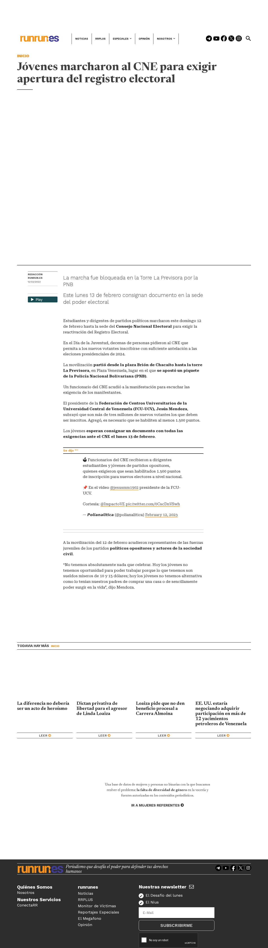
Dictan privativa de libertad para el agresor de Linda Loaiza (102, 708)
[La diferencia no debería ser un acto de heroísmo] (45, 678)
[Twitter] (231, 39)
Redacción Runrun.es (35, 276)
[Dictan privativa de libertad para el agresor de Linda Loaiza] (104, 678)
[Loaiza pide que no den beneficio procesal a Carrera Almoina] (163, 678)
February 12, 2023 (161, 515)
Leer (43, 735)
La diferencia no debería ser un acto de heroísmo (43, 706)
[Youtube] (216, 39)
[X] (51, 290)
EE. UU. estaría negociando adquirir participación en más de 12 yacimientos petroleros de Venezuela (221, 713)
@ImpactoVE (112, 504)
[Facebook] (224, 39)
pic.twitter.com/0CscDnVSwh (153, 504)
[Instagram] (239, 39)
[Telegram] (209, 39)
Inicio (23, 56)
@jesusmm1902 (124, 487)
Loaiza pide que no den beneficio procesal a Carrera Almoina (160, 708)
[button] (248, 38)
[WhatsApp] (38, 290)
